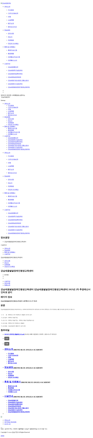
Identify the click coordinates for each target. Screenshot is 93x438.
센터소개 (7, 103)
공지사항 (7, 261)
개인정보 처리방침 (10, 422)
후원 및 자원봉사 (9, 126)
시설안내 (7, 136)
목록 (6, 343)
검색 (6, 338)
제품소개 (7, 285)
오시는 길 (7, 424)
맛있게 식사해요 (9, 266)
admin (2, 435)
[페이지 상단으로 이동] (1, 427)
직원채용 (7, 264)
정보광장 (7, 117)
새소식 (6, 262)
